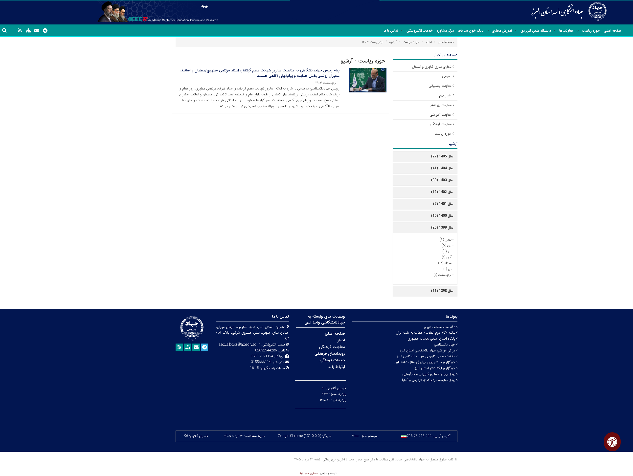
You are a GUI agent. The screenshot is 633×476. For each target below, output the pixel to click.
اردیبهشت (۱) (442, 275)
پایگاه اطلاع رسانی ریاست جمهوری (431, 338)
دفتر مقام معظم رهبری (440, 327)
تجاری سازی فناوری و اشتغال (432, 66)
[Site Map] (28, 30)
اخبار (429, 42)
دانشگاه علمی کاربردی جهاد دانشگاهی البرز (426, 356)
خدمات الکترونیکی (420, 30)
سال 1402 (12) (442, 192)
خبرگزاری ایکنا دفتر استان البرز (435, 368)
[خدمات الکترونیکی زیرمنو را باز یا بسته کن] (402, 31)
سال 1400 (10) (442, 215)
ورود (204, 6)
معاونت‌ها (566, 30)
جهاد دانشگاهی (445, 344)
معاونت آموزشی (441, 114)
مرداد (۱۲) (445, 263)
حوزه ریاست (591, 30)
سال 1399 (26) (442, 227)
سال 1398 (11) (442, 291)
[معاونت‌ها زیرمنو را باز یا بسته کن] (555, 31)
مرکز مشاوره (445, 30)
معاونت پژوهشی (440, 105)
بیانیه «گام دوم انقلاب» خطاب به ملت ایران (426, 332)
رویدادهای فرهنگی (330, 353)
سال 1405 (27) (442, 156)
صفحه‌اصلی (446, 42)
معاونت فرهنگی (441, 124)
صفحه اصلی (612, 30)
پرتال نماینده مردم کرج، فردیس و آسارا (429, 380)
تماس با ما (391, 30)
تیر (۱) (447, 269)
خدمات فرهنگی (332, 360)
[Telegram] (45, 30)
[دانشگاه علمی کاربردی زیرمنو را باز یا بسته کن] (516, 31)
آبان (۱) (447, 257)
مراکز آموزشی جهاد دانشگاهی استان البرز (428, 350)
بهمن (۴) (445, 239)
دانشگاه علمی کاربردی (535, 30)
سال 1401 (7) (443, 204)
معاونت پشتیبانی (440, 85)
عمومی (447, 76)
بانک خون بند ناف (471, 30)
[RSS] (19, 30)
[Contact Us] (36, 30)
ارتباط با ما (336, 367)
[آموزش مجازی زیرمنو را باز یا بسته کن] (488, 31)
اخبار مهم (445, 95)
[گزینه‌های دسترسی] (612, 441)
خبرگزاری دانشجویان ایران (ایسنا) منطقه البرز (425, 362)
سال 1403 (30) (442, 180)
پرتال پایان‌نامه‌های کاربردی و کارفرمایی (429, 374)
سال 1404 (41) (442, 168)
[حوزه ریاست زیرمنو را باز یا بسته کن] (577, 31)
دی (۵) (446, 245)
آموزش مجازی (502, 30)
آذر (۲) (447, 251)
